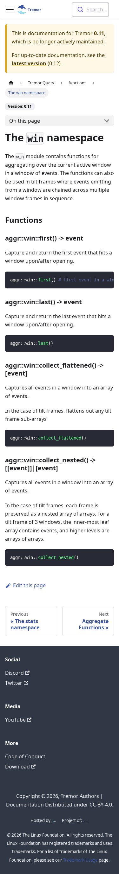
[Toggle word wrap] (94, 279)
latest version (29, 63)
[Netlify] (54, 820)
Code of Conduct (25, 756)
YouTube (15, 719)
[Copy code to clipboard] (106, 279)
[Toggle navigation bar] (10, 9)
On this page (24, 120)
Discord (14, 672)
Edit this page (29, 585)
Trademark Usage (80, 860)
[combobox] (90, 9)
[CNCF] (86, 820)
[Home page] (11, 83)
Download (17, 766)
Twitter (13, 682)
